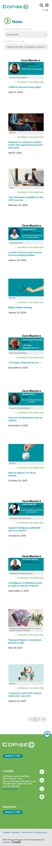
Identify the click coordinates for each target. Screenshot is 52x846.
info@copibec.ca (10, 789)
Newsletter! (13, 755)
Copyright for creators (30, 82)
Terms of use (27, 832)
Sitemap (16, 832)
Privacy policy (41, 832)
